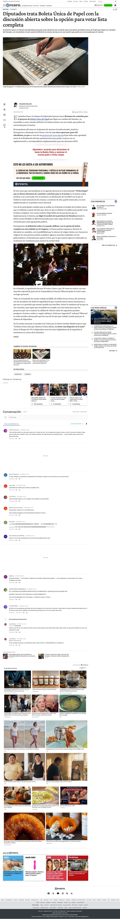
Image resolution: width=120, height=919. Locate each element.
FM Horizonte (80, 902)
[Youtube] (58, 893)
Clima (41, 900)
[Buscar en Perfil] (115, 1)
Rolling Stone (67, 905)
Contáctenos (52, 907)
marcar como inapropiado (84, 439)
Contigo (47, 905)
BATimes (74, 902)
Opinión (42, 5)
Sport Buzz (75, 905)
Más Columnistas (108, 245)
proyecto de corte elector (52, 135)
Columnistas (98, 201)
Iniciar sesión (76, 411)
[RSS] (67, 893)
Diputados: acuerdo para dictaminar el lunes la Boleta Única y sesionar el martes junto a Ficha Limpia (51, 152)
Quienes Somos (44, 907)
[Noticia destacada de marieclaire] (35, 857)
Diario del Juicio (115, 900)
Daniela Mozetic (25, 104)
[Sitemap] (71, 893)
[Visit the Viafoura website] (84, 665)
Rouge (65, 902)
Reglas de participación (75, 907)
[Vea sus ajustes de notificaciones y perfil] (115, 5)
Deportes (46, 900)
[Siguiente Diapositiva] (87, 396)
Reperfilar (61, 900)
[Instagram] (63, 894)
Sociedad (49, 5)
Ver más (112, 350)
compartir (77, 438)
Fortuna (54, 902)
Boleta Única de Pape (39, 119)
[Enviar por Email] (4, 120)
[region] (45, 538)
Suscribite (108, 5)
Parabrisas (60, 902)
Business (69, 1)
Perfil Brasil (92, 1)
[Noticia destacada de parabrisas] (78, 857)
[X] (53, 894)
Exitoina (99, 900)
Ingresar (99, 5)
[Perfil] (13, 853)
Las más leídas (98, 307)
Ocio (51, 900)
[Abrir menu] (4, 5)
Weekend (48, 902)
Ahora (2, 900)
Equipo (66, 907)
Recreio (81, 905)
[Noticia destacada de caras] (56, 857)
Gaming (104, 900)
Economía (21, 900)
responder (11, 438)
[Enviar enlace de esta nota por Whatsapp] (4, 114)
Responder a (15, 625)
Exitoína (86, 1)
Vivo (108, 900)
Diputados (27, 374)
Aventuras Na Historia (56, 905)
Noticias (75, 1)
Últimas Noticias (27, 5)
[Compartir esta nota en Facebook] (4, 104)
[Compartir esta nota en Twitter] (4, 109)
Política (36, 5)
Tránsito (84, 907)
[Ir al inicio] (13, 5)
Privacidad (60, 907)
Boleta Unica (18, 374)
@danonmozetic (24, 108)
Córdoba (55, 900)
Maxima (86, 905)
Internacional (34, 900)
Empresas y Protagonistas (79, 900)
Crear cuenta (83, 411)
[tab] (11, 423)
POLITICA (5, 9)
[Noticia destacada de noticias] (13, 857)
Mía (69, 902)
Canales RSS (36, 907)
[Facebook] (49, 893)
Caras (80, 1)
